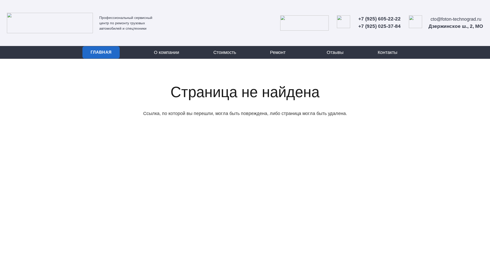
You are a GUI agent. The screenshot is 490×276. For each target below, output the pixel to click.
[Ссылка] (50, 23)
